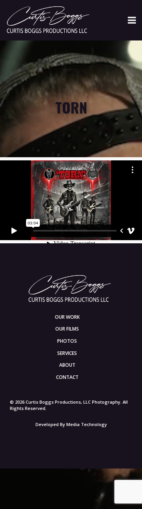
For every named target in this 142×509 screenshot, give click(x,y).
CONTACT (67, 377)
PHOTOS (67, 341)
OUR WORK (67, 317)
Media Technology (86, 424)
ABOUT (67, 365)
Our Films (67, 328)
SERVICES (67, 353)
